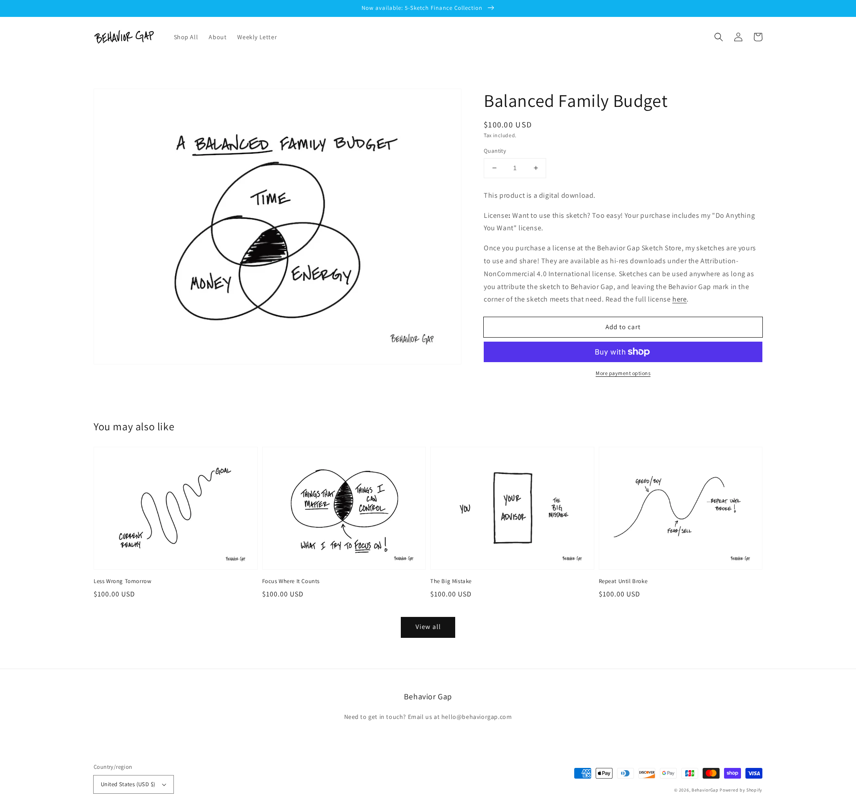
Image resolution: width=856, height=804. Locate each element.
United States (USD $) (128, 784)
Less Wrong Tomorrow (122, 581)
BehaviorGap (705, 790)
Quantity (495, 151)
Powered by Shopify (741, 790)
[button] (718, 37)
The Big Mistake (451, 581)
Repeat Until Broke (623, 581)
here (679, 299)
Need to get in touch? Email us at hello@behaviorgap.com (428, 717)
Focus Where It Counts (291, 581)
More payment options (623, 373)
